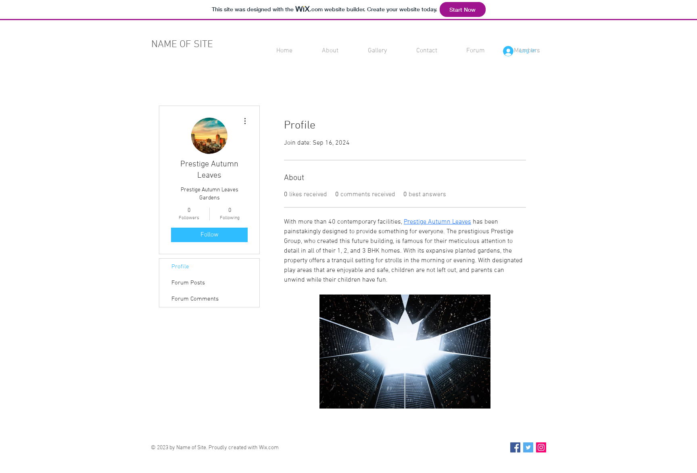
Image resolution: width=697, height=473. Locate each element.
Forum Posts (188, 282)
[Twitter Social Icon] (528, 447)
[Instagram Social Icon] (541, 447)
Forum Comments (195, 299)
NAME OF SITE (182, 45)
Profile (180, 266)
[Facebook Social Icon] (515, 447)
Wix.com (269, 447)
